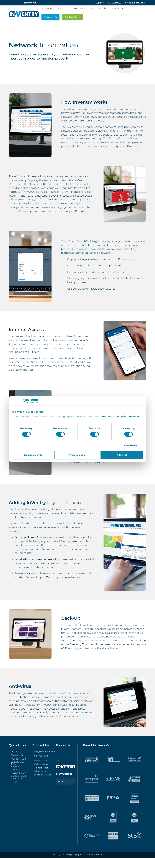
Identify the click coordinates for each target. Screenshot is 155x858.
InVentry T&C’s (18, 759)
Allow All (122, 454)
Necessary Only (33, 454)
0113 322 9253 (41, 756)
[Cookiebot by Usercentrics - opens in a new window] (25, 400)
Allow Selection (77, 454)
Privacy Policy (18, 773)
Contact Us (17, 755)
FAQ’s (14, 782)
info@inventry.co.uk (44, 751)
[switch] (60, 434)
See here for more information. (121, 416)
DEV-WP (65, 854)
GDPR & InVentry (15, 768)
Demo (14, 752)
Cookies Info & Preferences (18, 777)
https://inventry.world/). (87, 249)
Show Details (130, 445)
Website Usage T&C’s (19, 763)
